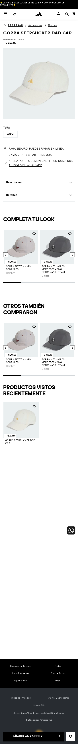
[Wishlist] (14, 14)
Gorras (52, 25)
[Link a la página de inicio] (13, 25)
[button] (67, 14)
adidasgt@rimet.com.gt (53, 713)
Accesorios (35, 25)
